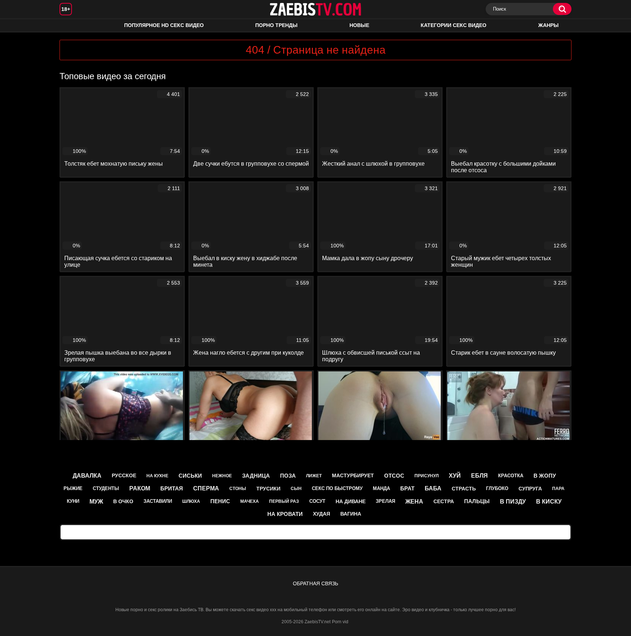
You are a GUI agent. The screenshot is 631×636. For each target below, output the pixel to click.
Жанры (548, 25)
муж (96, 501)
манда (381, 488)
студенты (106, 488)
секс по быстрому (337, 488)
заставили (158, 501)
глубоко (497, 488)
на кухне (157, 475)
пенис (220, 501)
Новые (359, 25)
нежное (222, 475)
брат (407, 488)
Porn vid (340, 621)
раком (139, 488)
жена (414, 501)
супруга (530, 489)
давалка (87, 476)
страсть (464, 489)
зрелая (385, 501)
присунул (426, 475)
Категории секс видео (453, 25)
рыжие (73, 488)
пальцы (477, 501)
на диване (351, 501)
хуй (455, 476)
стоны (237, 488)
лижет (314, 475)
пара (558, 488)
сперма (206, 488)
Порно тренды (276, 25)
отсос (394, 476)
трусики (268, 489)
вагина (350, 514)
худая (321, 514)
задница (256, 476)
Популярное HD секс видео (164, 25)
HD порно (72, 25)
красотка (510, 475)
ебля (479, 476)
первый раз (284, 501)
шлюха (191, 501)
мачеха (249, 501)
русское (124, 475)
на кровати (285, 514)
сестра (443, 501)
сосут (317, 501)
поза (288, 476)
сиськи (190, 476)
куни (73, 501)
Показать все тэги (315, 532)
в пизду (513, 501)
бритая (171, 488)
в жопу (545, 476)
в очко (123, 501)
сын (296, 488)
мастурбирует (353, 475)
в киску (549, 501)
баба (433, 488)
